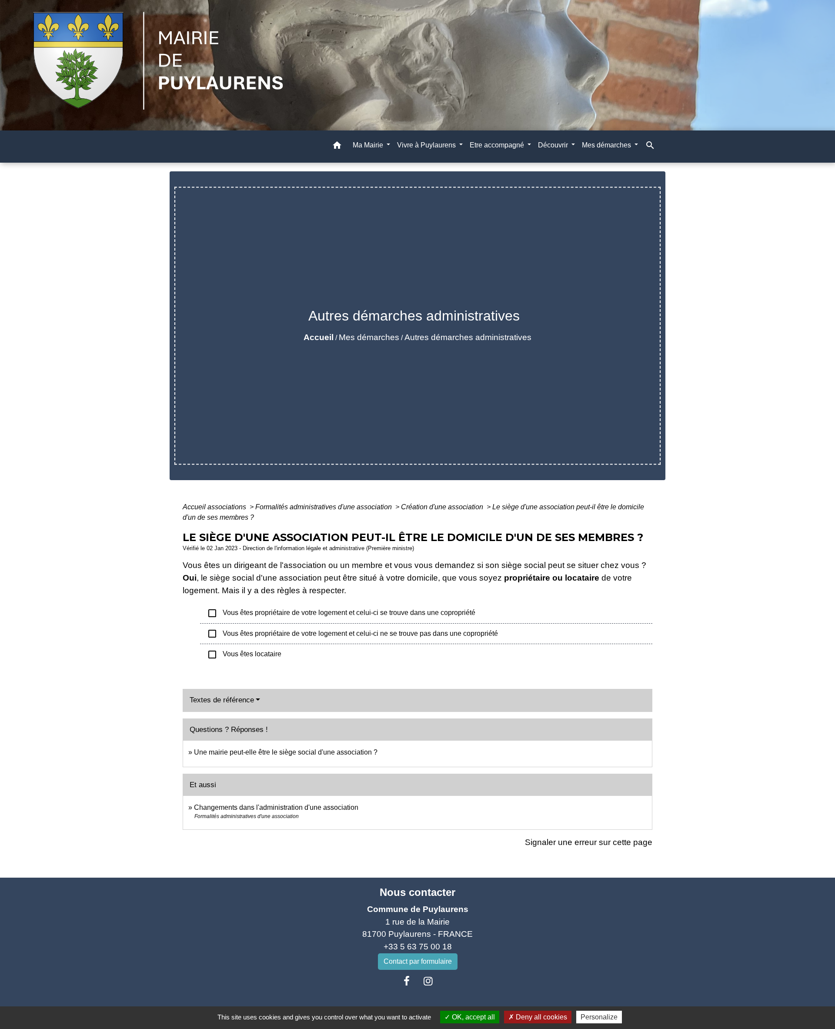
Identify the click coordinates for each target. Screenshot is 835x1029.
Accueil (319, 337)
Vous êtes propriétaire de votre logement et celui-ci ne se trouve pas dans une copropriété (352, 633)
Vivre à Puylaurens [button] (427, 145)
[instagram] (428, 981)
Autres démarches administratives (467, 337)
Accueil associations (215, 507)
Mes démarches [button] (607, 145)
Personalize (599, 1017)
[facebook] (406, 981)
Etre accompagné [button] (498, 145)
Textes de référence (222, 700)
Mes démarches (369, 337)
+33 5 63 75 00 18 (418, 946)
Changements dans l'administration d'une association (276, 807)
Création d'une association (443, 507)
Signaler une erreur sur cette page (588, 842)
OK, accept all (472, 1017)
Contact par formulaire (418, 961)
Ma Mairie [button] (369, 145)
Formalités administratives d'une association (324, 507)
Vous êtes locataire (244, 654)
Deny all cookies (540, 1017)
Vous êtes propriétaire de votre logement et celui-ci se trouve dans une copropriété (341, 613)
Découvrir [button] (554, 145)
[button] (337, 147)
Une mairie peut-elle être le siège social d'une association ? (285, 752)
